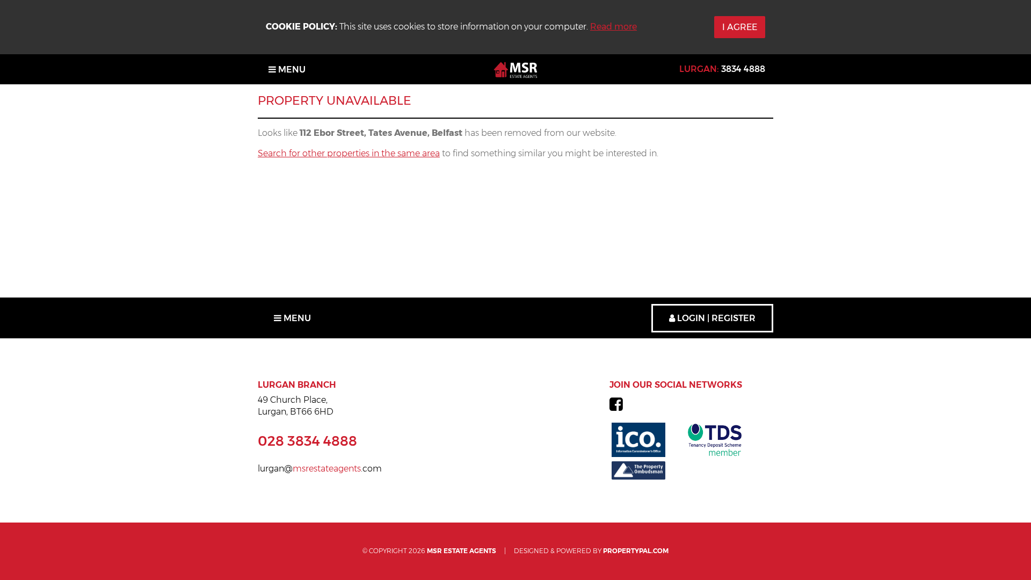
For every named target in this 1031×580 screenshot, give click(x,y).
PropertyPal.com (636, 551)
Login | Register (715, 318)
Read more (613, 26)
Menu (291, 69)
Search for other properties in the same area (349, 153)
